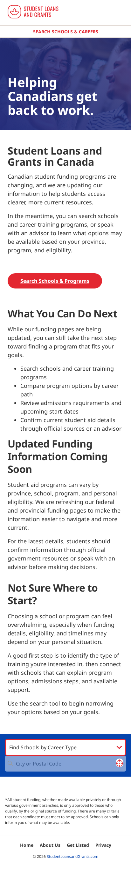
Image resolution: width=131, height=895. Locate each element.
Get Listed (78, 845)
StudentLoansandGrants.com (72, 856)
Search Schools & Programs (54, 280)
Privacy (103, 845)
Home (26, 845)
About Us (50, 845)
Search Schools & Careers (65, 32)
